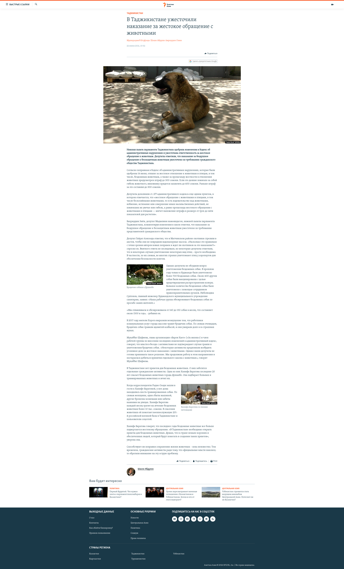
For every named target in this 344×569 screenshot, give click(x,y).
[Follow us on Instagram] (180, 518)
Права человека (138, 538)
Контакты (94, 523)
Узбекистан (178, 554)
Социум (134, 533)
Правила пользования (99, 533)
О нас (91, 518)
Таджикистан (135, 13)
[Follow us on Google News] (206, 518)
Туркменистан (138, 559)
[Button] (210, 53)
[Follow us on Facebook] (187, 518)
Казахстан (94, 554)
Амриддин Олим (173, 40)
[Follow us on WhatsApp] (200, 518)
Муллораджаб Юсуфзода (138, 40)
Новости (135, 518)
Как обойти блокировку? (101, 528)
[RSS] (212, 518)
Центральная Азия (174, 489)
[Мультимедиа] (332, 4)
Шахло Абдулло (157, 40)
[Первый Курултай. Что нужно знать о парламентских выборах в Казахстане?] (98, 492)
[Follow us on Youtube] (174, 518)
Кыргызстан (95, 559)
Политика (114, 489)
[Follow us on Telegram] (193, 518)
